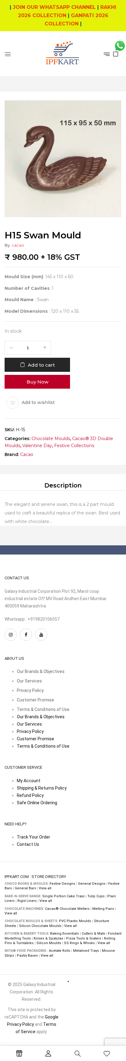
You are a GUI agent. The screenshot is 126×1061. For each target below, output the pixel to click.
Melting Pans (103, 909)
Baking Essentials (64, 934)
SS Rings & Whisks (79, 943)
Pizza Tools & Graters (83, 938)
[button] (115, 53)
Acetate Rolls (59, 951)
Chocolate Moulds (50, 438)
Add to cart (41, 365)
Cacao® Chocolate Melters (67, 909)
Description (63, 485)
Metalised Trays (86, 951)
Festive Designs (62, 884)
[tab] (63, 485)
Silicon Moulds (48, 943)
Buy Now (37, 381)
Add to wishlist (38, 402)
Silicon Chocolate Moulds (40, 926)
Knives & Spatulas (48, 938)
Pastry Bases (27, 956)
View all (45, 888)
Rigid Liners (27, 901)
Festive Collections (74, 445)
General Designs (92, 884)
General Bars (25, 888)
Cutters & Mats (93, 934)
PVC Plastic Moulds (75, 921)
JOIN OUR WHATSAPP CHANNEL (54, 7)
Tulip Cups (96, 896)
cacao (18, 245)
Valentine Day (37, 445)
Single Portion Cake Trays (63, 896)
